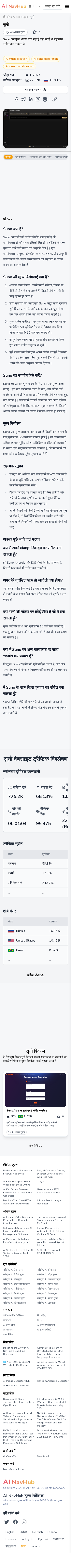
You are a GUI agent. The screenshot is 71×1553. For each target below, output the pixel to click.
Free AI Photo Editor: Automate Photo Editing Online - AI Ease (50, 1231)
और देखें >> (35, 1146)
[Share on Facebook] (16, 99)
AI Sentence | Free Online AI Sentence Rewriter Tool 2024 (18, 1253)
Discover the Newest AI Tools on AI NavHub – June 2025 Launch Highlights (52, 1433)
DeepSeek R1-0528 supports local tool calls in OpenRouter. (18, 1402)
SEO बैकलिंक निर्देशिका (13, 1315)
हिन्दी (23, 1546)
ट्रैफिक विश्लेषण (62, 157)
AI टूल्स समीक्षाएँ (44, 1329)
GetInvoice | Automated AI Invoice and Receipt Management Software (17, 1231)
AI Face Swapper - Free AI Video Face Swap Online (17, 1183)
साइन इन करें (52, 6)
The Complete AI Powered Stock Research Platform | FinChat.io (51, 1220)
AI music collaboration (20, 66)
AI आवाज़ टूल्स (18, 1132)
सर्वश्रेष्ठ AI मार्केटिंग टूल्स (14, 1288)
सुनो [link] (32, 17)
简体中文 (58, 1539)
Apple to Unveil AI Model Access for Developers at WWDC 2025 (51, 1365)
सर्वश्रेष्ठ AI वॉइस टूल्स (47, 1274)
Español (53, 1532)
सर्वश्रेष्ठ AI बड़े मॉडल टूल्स (14, 1302)
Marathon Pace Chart (42, 1384)
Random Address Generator (52, 1380)
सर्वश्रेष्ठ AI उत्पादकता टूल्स (49, 1279)
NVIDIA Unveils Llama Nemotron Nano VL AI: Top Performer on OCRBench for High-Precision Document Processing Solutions (18, 1437)
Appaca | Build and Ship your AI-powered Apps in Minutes (51, 1242)
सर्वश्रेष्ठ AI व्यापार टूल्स (47, 1284)
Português (27, 1539)
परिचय (8, 157)
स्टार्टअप (7, 1320)
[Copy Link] (54, 99)
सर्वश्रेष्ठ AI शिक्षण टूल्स (47, 1293)
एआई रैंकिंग (8, 1334)
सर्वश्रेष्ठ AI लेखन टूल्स (13, 1269)
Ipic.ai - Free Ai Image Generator (49, 1202)
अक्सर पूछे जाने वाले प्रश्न (40, 157)
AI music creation (16, 59)
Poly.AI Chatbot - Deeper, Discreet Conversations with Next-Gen (51, 1173)
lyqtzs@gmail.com (13, 1469)
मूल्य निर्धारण (20, 157)
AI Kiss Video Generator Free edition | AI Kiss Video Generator (18, 1192)
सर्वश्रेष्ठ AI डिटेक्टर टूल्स (48, 1288)
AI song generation (46, 59)
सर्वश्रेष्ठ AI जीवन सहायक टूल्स (16, 1284)
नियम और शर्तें (43, 1456)
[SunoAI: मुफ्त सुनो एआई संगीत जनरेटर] (35, 1090)
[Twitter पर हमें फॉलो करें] (6, 1521)
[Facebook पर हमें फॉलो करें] (15, 1521)
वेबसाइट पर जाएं (33, 90)
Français (11, 1539)
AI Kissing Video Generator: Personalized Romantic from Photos (18, 1220)
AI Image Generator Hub (16, 1380)
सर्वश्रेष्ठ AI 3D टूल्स (46, 1302)
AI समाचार (7, 1329)
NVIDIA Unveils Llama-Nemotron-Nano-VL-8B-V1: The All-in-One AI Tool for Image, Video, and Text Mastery (52, 1419)
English (10, 1532)
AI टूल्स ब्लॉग (9, 1325)
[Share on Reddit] (45, 99)
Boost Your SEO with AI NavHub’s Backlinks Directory (16, 1351)
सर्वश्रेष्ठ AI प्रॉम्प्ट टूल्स (47, 1298)
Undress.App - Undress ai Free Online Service (17, 1172)
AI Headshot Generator (16, 1385)
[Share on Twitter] (23, 99)
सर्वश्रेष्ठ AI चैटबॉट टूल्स (13, 1293)
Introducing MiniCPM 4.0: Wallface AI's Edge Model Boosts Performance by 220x (51, 1403)
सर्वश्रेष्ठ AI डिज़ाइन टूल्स (14, 1298)
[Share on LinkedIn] (30, 99)
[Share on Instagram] (38, 99)
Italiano (35, 1546)
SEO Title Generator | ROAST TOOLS (48, 1252)
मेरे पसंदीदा (41, 1315)
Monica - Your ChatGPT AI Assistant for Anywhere (17, 1202)
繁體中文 (11, 1546)
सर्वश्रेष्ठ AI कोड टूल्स (12, 1279)
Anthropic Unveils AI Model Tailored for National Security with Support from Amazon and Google (18, 1418)
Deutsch (37, 1532)
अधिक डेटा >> (35, 975)
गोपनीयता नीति (9, 1456)
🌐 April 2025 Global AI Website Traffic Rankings (17, 1363)
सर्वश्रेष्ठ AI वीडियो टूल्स (13, 1274)
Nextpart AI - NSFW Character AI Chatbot (48, 1191)
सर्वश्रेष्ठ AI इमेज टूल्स (46, 1269)
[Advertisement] (35, 187)
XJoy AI (41, 1181)
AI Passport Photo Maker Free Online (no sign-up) (17, 1241)
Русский (43, 1539)
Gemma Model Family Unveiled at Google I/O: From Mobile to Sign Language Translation (50, 1352)
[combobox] (35, 6)
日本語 (23, 1532)
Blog (40, 1320)
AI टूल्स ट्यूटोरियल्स (46, 1325)
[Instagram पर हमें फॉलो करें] (24, 1521)
